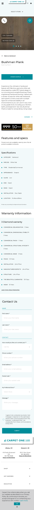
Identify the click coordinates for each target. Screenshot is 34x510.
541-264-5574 (25, 454)
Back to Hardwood (10, 56)
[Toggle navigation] (2, 3)
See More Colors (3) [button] (8, 40)
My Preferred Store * (8, 387)
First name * (6, 313)
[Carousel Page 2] (16, 46)
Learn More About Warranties (10, 290)
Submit (17, 430)
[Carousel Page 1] (13, 46)
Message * (5, 398)
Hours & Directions (9, 457)
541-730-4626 (9, 456)
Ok (17, 503)
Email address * (6, 364)
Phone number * (7, 353)
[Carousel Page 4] (20, 46)
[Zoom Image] (4, 20)
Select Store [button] (16, 11)
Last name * (5, 325)
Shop (6, 468)
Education (8, 484)
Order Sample (15, 77)
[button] (24, 3)
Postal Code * (6, 376)
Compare (27, 117)
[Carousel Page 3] (18, 46)
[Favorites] (27, 3)
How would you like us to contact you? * (14, 342)
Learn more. (23, 500)
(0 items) (31, 3)
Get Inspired (8, 476)
